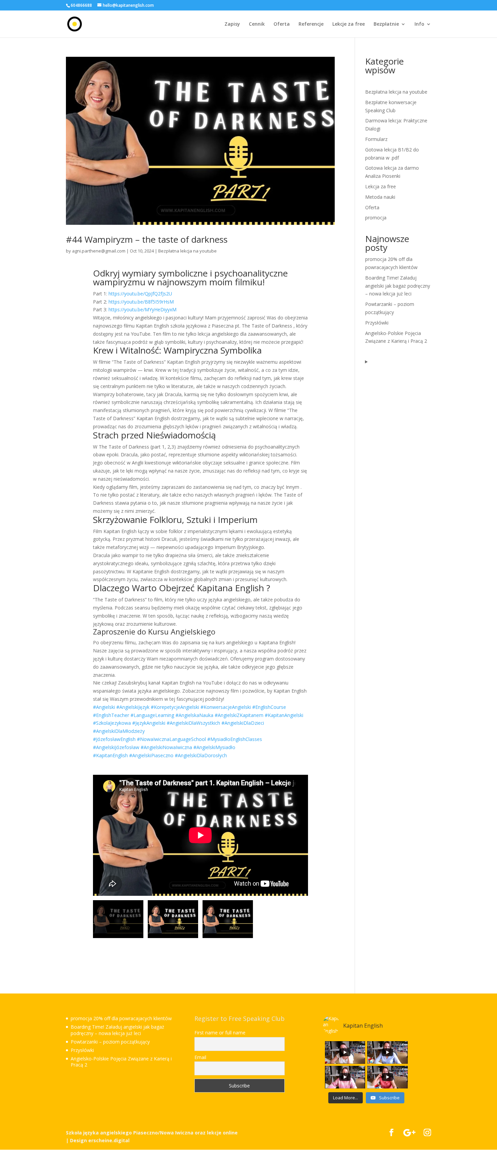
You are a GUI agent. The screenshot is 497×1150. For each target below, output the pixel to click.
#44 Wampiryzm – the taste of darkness (147, 239)
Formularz (376, 139)
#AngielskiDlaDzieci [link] (242, 723)
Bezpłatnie (386, 24)
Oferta (282, 24)
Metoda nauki (380, 197)
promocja (375, 217)
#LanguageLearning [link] (152, 715)
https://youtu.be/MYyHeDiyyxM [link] (142, 309)
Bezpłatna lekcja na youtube (187, 251)
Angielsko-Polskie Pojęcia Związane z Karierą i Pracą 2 (121, 1061)
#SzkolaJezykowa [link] (112, 723)
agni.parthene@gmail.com (98, 251)
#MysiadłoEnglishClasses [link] (234, 739)
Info (419, 24)
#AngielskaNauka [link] (194, 715)
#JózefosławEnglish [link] (114, 739)
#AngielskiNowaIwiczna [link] (166, 747)
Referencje (311, 24)
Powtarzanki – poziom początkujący (110, 1041)
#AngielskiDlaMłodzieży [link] (119, 731)
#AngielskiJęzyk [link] (132, 707)
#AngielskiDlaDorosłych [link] (201, 755)
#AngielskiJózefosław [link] (116, 747)
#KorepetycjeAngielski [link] (175, 707)
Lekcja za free (380, 186)
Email (200, 1057)
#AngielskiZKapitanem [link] (239, 715)
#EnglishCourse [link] (269, 707)
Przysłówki (376, 322)
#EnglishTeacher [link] (111, 715)
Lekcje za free (348, 24)
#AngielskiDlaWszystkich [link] (193, 723)
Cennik (257, 24)
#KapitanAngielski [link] (284, 715)
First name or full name (219, 1033)
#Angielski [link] (104, 707)
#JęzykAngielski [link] (148, 723)
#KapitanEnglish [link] (110, 755)
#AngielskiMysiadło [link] (214, 747)
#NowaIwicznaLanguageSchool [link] (171, 739)
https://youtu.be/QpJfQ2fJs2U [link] (140, 293)
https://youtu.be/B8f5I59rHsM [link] (141, 301)
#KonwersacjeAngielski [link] (225, 707)
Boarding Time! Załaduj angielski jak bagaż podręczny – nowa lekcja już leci (397, 285)
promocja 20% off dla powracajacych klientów (121, 1018)
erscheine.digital (108, 1140)
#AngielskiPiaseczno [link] (151, 755)
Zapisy (232, 24)
